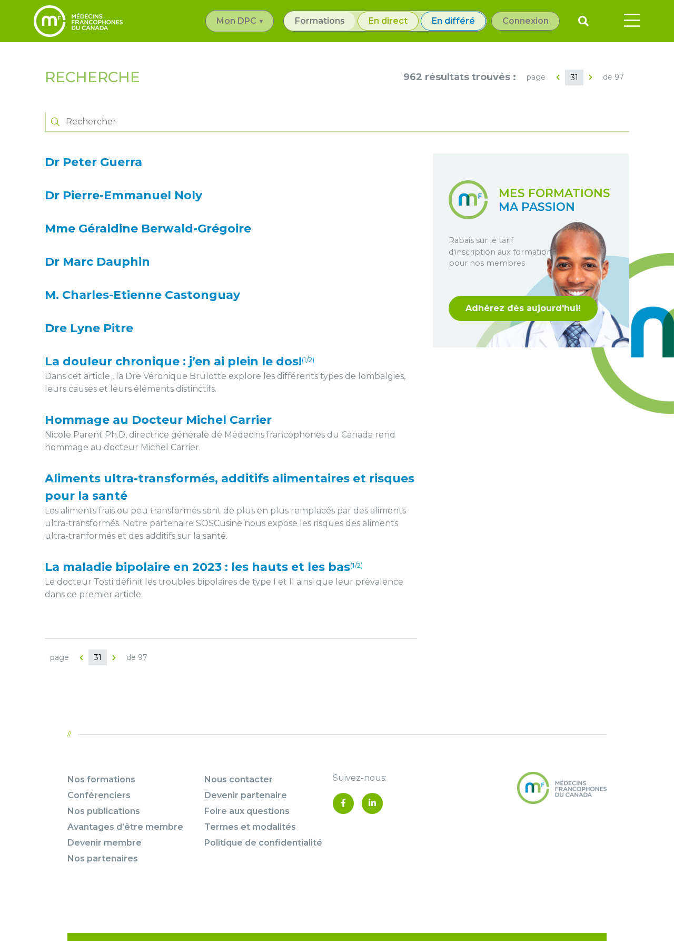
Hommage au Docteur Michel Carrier (158, 420)
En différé (453, 21)
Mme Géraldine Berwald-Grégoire (148, 228)
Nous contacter (238, 779)
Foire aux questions (247, 811)
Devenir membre (104, 843)
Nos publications (103, 811)
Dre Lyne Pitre (89, 328)
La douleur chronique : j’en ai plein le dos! (179, 361)
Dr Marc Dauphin (97, 262)
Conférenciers (99, 795)
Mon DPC (236, 21)
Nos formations (101, 779)
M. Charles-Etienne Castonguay (142, 295)
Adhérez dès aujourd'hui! (523, 308)
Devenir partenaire (245, 795)
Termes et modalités (250, 827)
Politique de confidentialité (263, 843)
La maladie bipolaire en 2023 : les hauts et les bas (204, 567)
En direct (388, 21)
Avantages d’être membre (125, 827)
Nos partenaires (102, 858)
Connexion (525, 21)
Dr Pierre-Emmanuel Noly (123, 195)
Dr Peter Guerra (93, 162)
